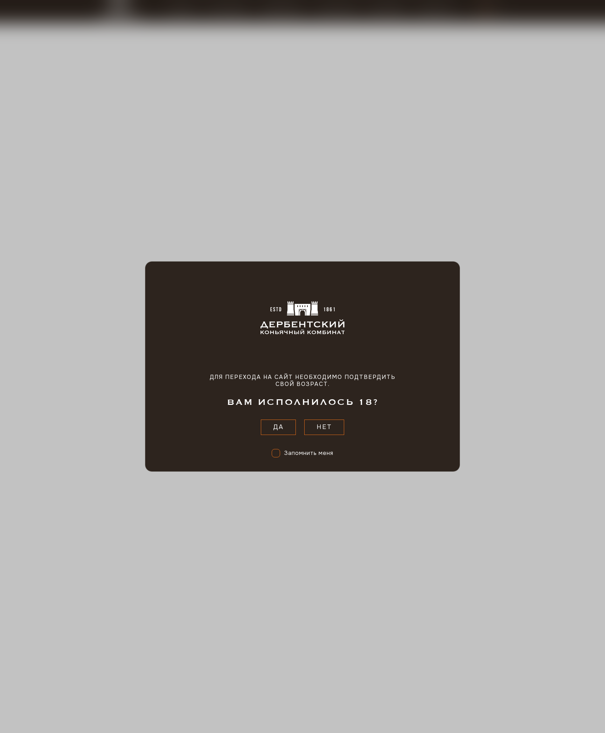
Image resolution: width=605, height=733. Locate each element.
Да (278, 427)
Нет (324, 427)
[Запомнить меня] (276, 453)
